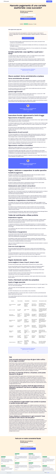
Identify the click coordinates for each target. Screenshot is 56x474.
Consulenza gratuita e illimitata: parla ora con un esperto (28, 70)
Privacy (46, 472)
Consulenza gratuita (27, 18)
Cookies (48, 472)
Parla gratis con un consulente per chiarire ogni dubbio (28, 109)
